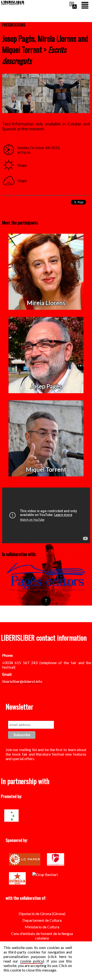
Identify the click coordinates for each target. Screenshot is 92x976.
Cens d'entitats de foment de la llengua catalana (42, 935)
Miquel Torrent (46, 469)
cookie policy (31, 961)
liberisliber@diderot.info (22, 681)
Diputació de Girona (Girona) (42, 913)
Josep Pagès (46, 386)
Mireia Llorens (46, 302)
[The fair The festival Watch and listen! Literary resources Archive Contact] (84, 5)
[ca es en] (73, 5)
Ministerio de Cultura (42, 927)
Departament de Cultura (42, 920)
